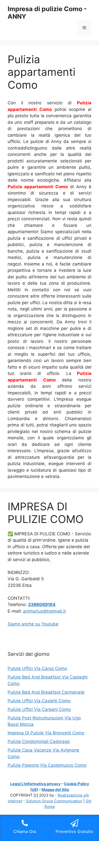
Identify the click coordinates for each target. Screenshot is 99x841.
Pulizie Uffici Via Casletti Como (39, 700)
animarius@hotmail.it (44, 611)
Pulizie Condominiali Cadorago (39, 741)
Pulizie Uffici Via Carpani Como (39, 709)
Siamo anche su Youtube (33, 624)
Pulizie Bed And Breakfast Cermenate (46, 692)
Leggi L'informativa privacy (35, 783)
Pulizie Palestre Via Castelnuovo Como (47, 765)
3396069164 (42, 604)
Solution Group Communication (54, 801)
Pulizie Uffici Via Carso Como (37, 668)
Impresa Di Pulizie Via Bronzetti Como (46, 732)
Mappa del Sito (55, 789)
